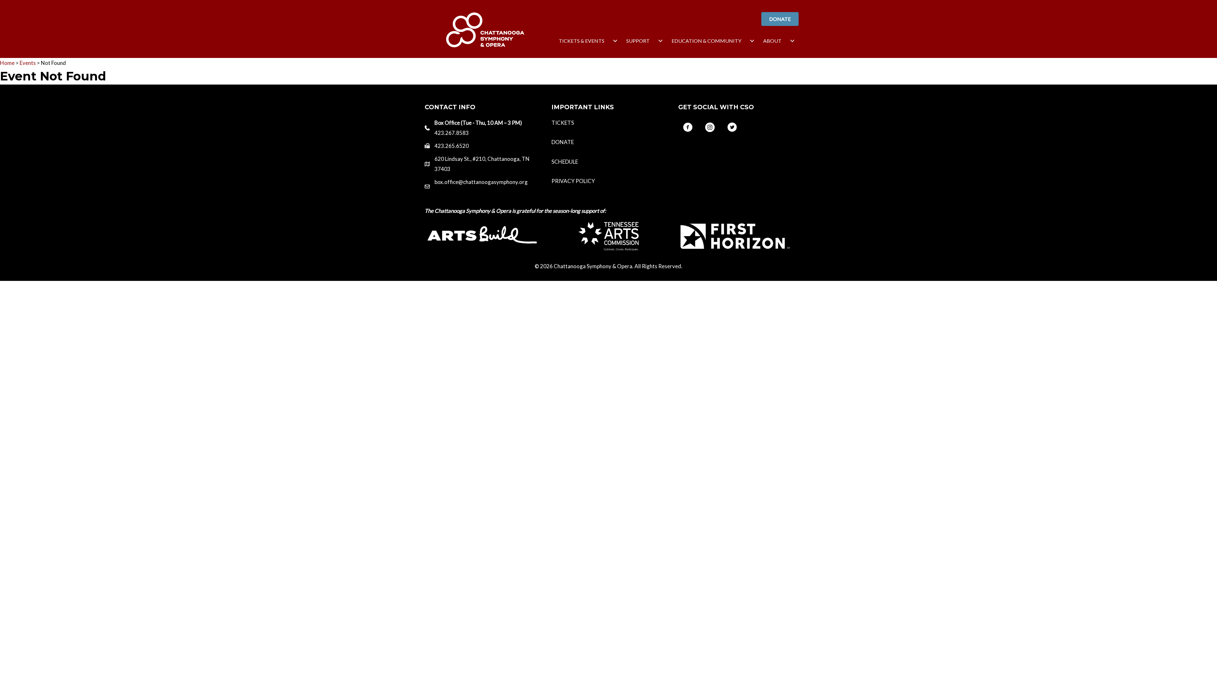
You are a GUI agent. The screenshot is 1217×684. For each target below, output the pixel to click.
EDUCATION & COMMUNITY (706, 41)
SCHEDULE (564, 161)
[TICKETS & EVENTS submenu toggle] (615, 41)
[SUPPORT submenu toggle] (660, 41)
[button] (687, 127)
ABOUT (772, 41)
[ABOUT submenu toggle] (792, 41)
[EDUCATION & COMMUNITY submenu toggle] (752, 41)
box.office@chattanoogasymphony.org (481, 182)
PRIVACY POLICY (573, 181)
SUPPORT (638, 41)
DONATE (562, 142)
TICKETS (562, 122)
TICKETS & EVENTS (581, 41)
